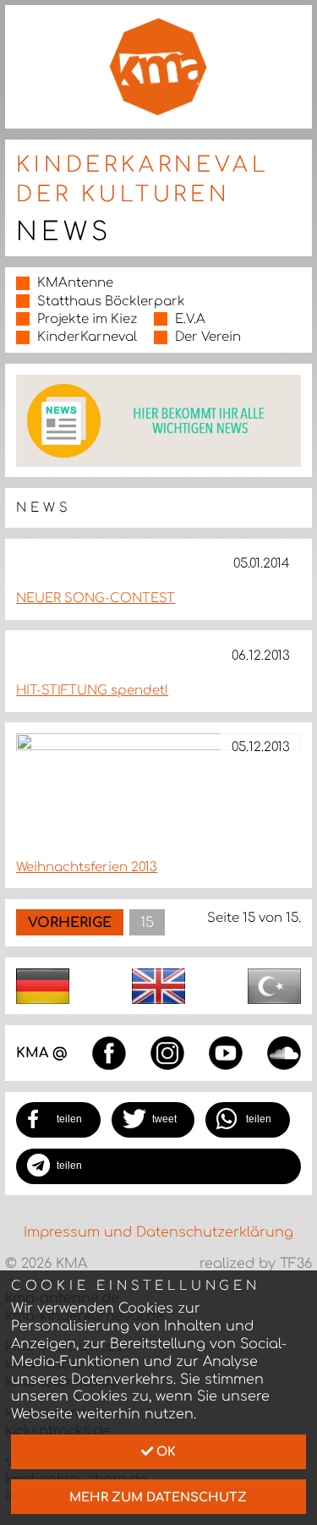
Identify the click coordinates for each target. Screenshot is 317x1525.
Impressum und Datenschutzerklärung (158, 1232)
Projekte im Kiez (87, 319)
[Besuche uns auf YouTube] (226, 1052)
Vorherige (70, 922)
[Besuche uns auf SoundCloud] (284, 1052)
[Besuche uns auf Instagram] (167, 1052)
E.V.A (190, 319)
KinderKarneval (87, 337)
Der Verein (208, 337)
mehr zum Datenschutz (158, 1497)
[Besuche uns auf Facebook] (109, 1052)
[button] (58, 1120)
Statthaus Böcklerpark (111, 301)
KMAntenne (75, 283)
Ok (164, 1451)
